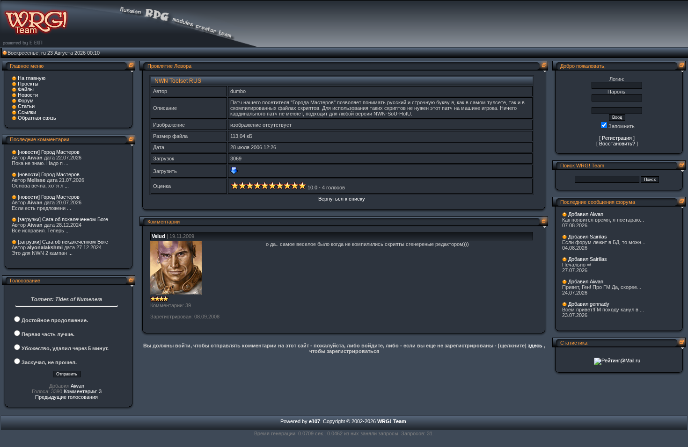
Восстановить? (617, 143)
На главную (31, 78)
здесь (535, 345)
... (66, 163)
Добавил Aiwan (585, 214)
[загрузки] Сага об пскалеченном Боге (63, 219)
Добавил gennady (588, 304)
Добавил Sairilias (587, 236)
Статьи (26, 106)
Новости (28, 95)
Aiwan (77, 386)
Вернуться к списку (341, 199)
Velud (158, 236)
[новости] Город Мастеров (49, 152)
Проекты (28, 84)
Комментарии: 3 (83, 391)
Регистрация (617, 138)
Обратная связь (37, 118)
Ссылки (27, 112)
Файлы (26, 89)
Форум (26, 100)
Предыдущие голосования (66, 397)
